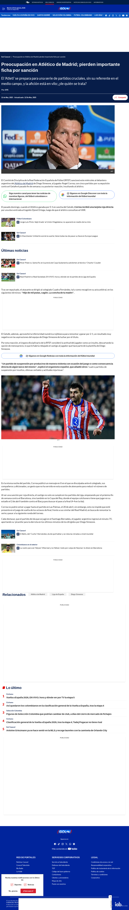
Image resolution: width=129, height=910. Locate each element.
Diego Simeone (77, 594)
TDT (53, 868)
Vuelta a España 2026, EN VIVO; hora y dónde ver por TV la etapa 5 (40, 697)
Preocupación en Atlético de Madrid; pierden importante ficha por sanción (39, 57)
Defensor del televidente (61, 865)
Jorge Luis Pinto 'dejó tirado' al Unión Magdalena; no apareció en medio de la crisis (55, 222)
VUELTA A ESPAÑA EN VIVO (24, 15)
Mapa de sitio (57, 881)
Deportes (17, 885)
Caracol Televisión (22, 865)
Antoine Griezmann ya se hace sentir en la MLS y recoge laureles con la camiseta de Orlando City (56, 730)
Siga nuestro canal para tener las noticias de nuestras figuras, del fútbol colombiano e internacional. (29, 196)
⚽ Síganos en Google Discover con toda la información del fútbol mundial (87, 194)
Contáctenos (56, 875)
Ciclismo (9, 694)
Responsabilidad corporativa (101, 865)
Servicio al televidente (60, 862)
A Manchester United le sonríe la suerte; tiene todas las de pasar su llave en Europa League (59, 236)
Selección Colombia (14, 711)
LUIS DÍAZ (98, 15)
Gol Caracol (49, 2)
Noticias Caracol (22, 862)
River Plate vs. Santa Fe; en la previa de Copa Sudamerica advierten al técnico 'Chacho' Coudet (60, 262)
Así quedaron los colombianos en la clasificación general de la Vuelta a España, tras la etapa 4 (55, 705)
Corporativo (95, 878)
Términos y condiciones (99, 875)
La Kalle (19, 871)
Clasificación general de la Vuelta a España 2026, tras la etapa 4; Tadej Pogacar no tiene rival (54, 722)
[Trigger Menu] (3, 9)
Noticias (31, 885)
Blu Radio (19, 868)
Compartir (122, 97)
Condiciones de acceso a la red (102, 862)
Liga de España (58, 594)
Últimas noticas (37, 2)
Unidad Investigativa (64, 2)
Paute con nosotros (59, 884)
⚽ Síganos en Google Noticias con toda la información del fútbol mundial (60, 356)
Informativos (98, 2)
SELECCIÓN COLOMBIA (62, 15)
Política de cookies (97, 871)
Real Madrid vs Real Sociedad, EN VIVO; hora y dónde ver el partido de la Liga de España (58, 276)
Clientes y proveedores (60, 878)
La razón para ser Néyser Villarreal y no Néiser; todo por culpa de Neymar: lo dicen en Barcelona (61, 548)
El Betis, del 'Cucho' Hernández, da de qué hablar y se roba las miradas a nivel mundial (56, 534)
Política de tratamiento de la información (105, 868)
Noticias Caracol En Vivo (82, 2)
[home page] (27, 2)
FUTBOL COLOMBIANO (83, 15)
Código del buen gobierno (61, 871)
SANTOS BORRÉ (43, 15)
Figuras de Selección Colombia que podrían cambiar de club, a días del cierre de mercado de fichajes (58, 714)
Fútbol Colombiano (24, 219)
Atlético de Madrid (23, 183)
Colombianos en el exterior (27, 545)
